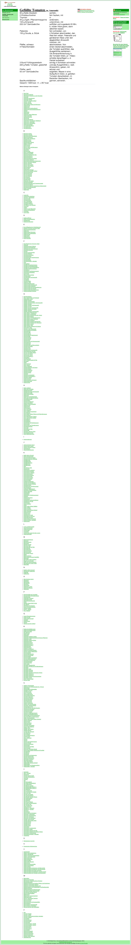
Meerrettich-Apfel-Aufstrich (30, 559)
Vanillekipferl (27, 851)
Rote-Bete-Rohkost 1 (29, 674)
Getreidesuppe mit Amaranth (30, 350)
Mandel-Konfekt (27, 544)
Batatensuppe (27, 144)
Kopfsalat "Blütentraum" (29, 489)
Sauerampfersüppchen (29, 695)
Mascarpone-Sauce (28, 553)
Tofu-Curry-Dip (27, 793)
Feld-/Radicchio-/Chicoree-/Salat (31, 243)
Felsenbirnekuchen (28, 250)
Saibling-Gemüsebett (29, 685)
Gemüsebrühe (27, 331)
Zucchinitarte (27, 930)
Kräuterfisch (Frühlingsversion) (31, 495)
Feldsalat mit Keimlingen (29, 247)
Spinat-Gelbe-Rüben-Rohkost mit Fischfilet (34, 750)
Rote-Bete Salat (27, 669)
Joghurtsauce (27, 448)
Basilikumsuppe (27, 141)
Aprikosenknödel (28, 115)
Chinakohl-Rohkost (28, 203)
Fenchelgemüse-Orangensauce (31, 257)
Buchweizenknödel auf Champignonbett (33, 183)
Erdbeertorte (27, 236)
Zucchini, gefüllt (27, 915)
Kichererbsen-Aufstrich (29, 470)
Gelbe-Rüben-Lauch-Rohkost (31, 319)
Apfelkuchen (27, 107)
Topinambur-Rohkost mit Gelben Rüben (33, 831)
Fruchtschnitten (27, 281)
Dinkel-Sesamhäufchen (29, 219)
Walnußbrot (26, 878)
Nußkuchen (26, 573)
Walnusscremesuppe (29, 879)
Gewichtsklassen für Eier (29, 351)
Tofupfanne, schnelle (29, 809)
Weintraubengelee (28, 882)
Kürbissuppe (27, 521)
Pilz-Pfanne (26, 604)
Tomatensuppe (27, 825)
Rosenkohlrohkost (28, 661)
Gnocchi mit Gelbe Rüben (30, 352)
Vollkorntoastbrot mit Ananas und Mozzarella (34, 868)
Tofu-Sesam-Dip (27, 804)
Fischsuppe (26, 273)
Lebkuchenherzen (28, 529)
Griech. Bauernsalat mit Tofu (30, 360)
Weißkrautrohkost (28, 888)
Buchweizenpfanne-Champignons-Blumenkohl (35, 186)
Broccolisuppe (27, 178)
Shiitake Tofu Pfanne (29, 729)
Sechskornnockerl (28, 711)
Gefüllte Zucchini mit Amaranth (31, 307)
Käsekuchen (27, 469)
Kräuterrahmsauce (28, 497)
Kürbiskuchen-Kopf (28, 515)
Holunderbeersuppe (28, 432)
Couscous (26, 206)
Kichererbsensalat (28, 476)
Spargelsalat (27, 745)
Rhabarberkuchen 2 (28, 645)
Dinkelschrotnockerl (28, 221)
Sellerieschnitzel (28, 723)
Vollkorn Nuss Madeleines (30, 853)
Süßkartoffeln (27, 764)
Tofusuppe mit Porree (29, 816)
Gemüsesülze (27, 340)
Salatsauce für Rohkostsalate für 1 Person (34, 686)
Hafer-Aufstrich (27, 388)
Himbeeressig (27, 405)
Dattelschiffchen (27, 218)
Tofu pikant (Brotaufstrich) (30, 783)
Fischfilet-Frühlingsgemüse (30, 268)
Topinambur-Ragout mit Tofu (30, 830)
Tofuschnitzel (27, 812)
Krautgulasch (27, 499)
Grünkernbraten (27, 368)
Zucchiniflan (26, 918)
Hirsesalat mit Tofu (28, 429)
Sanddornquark (27, 691)
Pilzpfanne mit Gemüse (29, 605)
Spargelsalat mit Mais (29, 746)
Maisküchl (26, 541)
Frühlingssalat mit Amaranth (30, 285)
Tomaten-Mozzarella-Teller (30, 820)
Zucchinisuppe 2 (28, 928)
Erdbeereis (26, 231)
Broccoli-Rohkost (28, 176)
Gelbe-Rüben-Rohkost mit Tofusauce (32, 322)
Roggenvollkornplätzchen (30, 659)
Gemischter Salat (28, 327)
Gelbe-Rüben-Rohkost (29, 320)
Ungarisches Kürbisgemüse (30, 846)
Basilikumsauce (27, 140)
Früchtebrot (26, 280)
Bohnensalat (27, 168)
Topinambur (26, 826)
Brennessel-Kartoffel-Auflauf (30, 171)
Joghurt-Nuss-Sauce (29, 446)
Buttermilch (26, 189)
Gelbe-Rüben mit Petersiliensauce (32, 317)
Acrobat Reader (84, 943)
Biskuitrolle (26, 149)
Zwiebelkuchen (27, 937)
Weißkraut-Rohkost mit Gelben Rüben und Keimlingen (37, 883)
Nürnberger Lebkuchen (29, 571)
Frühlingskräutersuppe (29, 283)
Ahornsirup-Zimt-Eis (28, 94)
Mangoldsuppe (27, 549)
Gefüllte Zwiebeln (28, 310)
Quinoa (25, 622)
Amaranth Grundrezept (29, 98)
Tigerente (26, 778)
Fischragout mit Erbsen (29, 272)
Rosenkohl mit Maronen (29, 660)
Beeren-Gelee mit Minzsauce (31, 147)
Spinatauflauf (27, 751)
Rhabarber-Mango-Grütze (30, 640)
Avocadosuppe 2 (28, 128)
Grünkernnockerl (28, 371)
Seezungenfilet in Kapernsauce (31, 716)
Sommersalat (27, 736)
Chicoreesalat (27, 199)
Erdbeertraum (27, 237)
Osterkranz (26, 589)
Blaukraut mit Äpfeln (28, 153)
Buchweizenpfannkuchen (30, 187)
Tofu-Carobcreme (28, 790)
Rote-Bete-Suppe (28, 677)
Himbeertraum (27, 408)
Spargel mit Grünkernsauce (30, 741)
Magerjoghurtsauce (28, 539)
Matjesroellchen (27, 555)
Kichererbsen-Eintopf (29, 471)
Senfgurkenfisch (27, 724)
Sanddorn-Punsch (28, 690)
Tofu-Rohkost (27, 800)
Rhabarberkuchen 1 (28, 644)
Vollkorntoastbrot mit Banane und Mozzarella (34, 869)
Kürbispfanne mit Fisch (29, 516)
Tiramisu (26, 779)
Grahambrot (26, 357)
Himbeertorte (27, 406)
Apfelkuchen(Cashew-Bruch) (31, 108)
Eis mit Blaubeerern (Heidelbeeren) (32, 227)
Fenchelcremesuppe (29, 255)
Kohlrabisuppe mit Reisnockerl (31, 486)
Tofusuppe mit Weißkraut (29, 818)
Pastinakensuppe (28, 599)
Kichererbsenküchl (28, 474)
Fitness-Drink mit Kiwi (29, 275)
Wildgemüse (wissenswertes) (31, 896)
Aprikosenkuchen (28, 117)
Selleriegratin (27, 721)
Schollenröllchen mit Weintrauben (32, 708)
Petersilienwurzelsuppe (29, 600)
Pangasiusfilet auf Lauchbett (30, 594)
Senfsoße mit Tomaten (29, 725)
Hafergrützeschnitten (29, 394)
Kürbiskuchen (27, 513)
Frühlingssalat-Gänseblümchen (31, 290)
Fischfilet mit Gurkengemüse (30, 265)
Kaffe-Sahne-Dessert (29, 455)
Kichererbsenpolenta (29, 475)
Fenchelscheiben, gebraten (30, 261)
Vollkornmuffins (27, 860)
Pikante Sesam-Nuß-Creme (30, 603)
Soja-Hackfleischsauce (29, 735)
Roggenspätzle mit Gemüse (30, 657)
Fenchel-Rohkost (28, 253)
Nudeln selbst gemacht (29, 570)
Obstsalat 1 (26, 580)
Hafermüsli (26, 395)
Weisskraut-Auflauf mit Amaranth (31, 891)
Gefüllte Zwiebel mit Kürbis (30, 309)
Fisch (25, 262)
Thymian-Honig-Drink (29, 775)
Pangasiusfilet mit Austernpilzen (31, 595)
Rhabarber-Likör (28, 639)
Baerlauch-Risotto (28, 135)
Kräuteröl (26, 496)
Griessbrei (26, 361)
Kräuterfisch (26, 494)
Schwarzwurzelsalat (28, 710)
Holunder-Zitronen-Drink (29, 431)
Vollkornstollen (27, 866)
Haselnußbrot (27, 400)
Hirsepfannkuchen (28, 426)
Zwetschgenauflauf (28, 931)
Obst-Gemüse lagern (29, 579)
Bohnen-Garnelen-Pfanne (30, 162)
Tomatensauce (27, 824)
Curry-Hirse (26, 212)
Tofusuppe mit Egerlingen (30, 815)
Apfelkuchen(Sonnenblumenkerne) (32, 109)
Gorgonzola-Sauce (28, 355)
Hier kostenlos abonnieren (119, 14)
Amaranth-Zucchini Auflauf (30, 100)
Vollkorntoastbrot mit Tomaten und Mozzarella (35, 873)
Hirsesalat (26, 427)
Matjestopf (26, 558)
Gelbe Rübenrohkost (29, 316)
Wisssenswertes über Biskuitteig (31, 907)
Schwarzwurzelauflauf (29, 709)
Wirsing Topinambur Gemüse (31, 898)
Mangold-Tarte (27, 546)
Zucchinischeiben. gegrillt (30, 923)
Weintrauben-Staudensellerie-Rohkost (33, 881)
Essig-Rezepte (27, 238)
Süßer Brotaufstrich (28, 761)
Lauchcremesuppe (28, 528)
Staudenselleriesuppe (29, 757)
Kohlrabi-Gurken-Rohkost (30, 484)
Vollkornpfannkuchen (29, 861)
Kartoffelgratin (27, 460)
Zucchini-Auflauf (27, 917)
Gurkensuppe (27, 382)
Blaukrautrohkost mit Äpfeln (30, 158)
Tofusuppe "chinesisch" (29, 814)
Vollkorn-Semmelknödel (29, 856)
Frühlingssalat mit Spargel (30, 288)
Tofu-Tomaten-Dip (28, 805)
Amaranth (26, 97)
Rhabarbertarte (27, 646)
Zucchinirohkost (27, 921)
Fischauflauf (26, 263)
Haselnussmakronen (29, 401)
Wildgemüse (27, 894)
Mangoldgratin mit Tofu (29, 547)
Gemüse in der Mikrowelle (30, 329)
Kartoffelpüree (27, 464)
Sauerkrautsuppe (28, 700)
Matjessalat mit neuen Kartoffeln (31, 557)
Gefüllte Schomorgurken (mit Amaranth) (33, 302)
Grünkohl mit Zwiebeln (29, 375)
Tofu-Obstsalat (27, 799)
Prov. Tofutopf (27, 610)
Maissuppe (26, 543)
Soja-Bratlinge (27, 733)
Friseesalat (26, 278)
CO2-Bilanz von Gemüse (30, 205)
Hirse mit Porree (27, 409)
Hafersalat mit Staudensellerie (31, 398)
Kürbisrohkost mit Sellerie (30, 518)
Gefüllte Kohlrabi (28, 300)
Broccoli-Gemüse (28, 174)
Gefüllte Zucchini (28, 306)
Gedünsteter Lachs (28, 299)
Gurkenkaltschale (28, 381)
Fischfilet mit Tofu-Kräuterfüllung (31, 267)
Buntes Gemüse (27, 188)
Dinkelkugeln (27, 220)
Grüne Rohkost (27, 363)
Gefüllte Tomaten (28, 304)
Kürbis (25, 505)
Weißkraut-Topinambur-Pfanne (31, 884)
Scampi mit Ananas (28, 703)
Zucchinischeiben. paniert (30, 925)
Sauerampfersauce (28, 694)
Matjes (25, 554)
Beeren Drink (27, 146)
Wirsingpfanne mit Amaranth (30, 904)
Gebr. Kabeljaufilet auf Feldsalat (31, 297)
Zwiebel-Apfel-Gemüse (29, 936)
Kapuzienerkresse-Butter (30, 457)
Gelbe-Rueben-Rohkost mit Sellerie (32, 326)
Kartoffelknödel (27, 461)
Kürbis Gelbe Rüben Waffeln (30, 506)
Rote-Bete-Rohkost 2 (29, 675)
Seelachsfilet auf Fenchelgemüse (32, 715)
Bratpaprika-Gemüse (29, 169)
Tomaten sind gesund (29, 819)
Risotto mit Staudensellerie (30, 650)
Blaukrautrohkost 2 (28, 157)
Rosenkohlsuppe (28, 662)
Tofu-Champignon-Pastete (30, 792)
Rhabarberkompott (28, 642)
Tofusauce (26, 810)
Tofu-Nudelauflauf (28, 798)
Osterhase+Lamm (28, 586)
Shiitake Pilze (27, 728)
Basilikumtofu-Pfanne (29, 142)
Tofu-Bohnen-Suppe (28, 785)
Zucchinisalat (27, 922)
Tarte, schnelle (27, 773)
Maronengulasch (28, 551)
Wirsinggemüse (27, 900)
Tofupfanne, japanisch (29, 808)
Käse (25, 466)
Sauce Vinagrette (28, 693)
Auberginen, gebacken (29, 122)
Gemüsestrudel (27, 339)
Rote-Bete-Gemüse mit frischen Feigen (33, 672)
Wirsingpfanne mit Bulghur (30, 905)
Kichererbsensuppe (28, 477)
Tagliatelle (26, 772)
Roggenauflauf (27, 652)
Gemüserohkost (27, 337)
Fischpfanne (26, 270)
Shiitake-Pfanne (27, 730)
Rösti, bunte (26, 664)
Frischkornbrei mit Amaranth (30, 277)
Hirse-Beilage (27, 413)
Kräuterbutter (27, 492)
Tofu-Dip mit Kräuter (28, 794)
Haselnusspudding (28, 403)
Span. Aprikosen (27, 738)
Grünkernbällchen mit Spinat (30, 367)
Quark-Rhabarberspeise (29, 616)
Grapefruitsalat (27, 358)
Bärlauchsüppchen (28, 137)
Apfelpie (26, 110)
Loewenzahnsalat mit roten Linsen (32, 533)
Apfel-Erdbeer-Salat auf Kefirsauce (32, 104)
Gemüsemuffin (27, 332)
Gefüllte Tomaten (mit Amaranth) (31, 305)
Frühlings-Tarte (27, 282)
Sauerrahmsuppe (28, 701)
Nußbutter (26, 572)
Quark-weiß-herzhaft (28, 618)
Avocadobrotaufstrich (29, 125)
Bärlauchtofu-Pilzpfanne (29, 138)
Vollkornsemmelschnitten (30, 864)
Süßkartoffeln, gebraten (29, 766)
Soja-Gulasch (27, 734)
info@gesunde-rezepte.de (65, 942)
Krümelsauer (27, 502)
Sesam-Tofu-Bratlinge (29, 726)
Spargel (25, 739)
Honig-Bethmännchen (29, 434)
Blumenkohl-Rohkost (29, 159)
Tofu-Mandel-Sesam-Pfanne (30, 797)
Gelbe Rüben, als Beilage (30, 314)
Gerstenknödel (27, 344)
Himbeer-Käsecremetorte (30, 404)
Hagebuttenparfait (28, 399)
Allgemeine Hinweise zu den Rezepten (33, 95)
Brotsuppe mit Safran (29, 181)
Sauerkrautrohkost (28, 699)
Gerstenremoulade (28, 346)
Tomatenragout (27, 823)
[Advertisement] (40, 4)
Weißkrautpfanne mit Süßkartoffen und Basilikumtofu (36, 887)
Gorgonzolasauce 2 (28, 356)
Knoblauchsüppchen (29, 481)
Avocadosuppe (27, 127)
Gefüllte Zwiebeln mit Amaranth (31, 311)
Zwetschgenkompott (28, 933)
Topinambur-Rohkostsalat (30, 833)
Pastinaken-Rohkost (28, 598)
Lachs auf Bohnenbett (29, 526)
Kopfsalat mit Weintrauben (30, 490)
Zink (25, 912)
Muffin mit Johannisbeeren (30, 562)
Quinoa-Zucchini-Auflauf (29, 623)
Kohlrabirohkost (27, 485)
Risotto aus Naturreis (29, 649)
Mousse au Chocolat (29, 560)
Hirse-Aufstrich (27, 410)
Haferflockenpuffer (28, 393)
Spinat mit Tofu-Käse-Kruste (30, 749)
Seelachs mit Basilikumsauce (31, 714)
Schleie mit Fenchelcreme (30, 704)
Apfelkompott (27, 105)
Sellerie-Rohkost (28, 720)
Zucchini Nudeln (27, 913)
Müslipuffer (26, 564)
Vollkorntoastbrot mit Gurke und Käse (32, 870)
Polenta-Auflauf (27, 608)
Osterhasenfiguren (28, 588)
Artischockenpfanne (28, 119)
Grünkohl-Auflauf (28, 377)
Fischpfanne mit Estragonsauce (31, 271)
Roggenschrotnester (28, 655)
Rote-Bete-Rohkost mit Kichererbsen (32, 676)
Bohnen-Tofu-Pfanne (29, 166)
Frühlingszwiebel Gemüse (30, 291)
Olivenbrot (26, 584)
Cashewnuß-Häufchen (29, 196)
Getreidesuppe (27, 349)
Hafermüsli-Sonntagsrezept (30, 396)
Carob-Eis (26, 195)
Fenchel (25, 251)
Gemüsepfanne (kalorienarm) (31, 335)
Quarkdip (26, 620)
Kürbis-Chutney (27, 509)
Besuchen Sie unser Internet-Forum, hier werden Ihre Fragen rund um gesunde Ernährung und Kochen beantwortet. (121, 46)
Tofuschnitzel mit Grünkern (30, 813)
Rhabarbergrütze (28, 641)
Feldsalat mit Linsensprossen (31, 248)
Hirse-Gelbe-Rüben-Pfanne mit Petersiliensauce (35, 414)
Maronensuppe (27, 552)
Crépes (25, 207)
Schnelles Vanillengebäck (30, 705)
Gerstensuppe (27, 347)
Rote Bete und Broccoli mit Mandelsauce (33, 666)
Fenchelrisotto (27, 258)
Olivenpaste (26, 585)
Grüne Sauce (27, 365)
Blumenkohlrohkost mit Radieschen (32, 161)
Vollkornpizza (27, 863)
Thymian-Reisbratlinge (29, 777)
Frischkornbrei (27, 276)
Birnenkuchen (27, 148)
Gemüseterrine (27, 342)
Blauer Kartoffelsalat (28, 152)
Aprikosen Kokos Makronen (30, 114)
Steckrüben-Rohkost (28, 759)
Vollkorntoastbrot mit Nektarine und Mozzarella (35, 871)
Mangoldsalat (27, 548)
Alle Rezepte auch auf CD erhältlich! (119, 32)
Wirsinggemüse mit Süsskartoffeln (32, 902)
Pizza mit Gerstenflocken (29, 607)
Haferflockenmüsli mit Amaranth (31, 391)
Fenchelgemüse (27, 256)
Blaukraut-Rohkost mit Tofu (30, 154)
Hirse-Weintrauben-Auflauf (30, 416)
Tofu (25, 780)
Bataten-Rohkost (28, 143)
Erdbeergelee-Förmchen (29, 232)
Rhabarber (26, 635)
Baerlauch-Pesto (28, 133)
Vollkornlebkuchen (28, 859)
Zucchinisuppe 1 (28, 927)
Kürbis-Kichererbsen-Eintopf (30, 510)
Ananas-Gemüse (28, 103)
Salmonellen (27, 688)
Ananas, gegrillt (27, 102)
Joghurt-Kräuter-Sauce (29, 445)
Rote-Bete (26, 667)
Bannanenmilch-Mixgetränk (30, 136)
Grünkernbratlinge (28, 370)
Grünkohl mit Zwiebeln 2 (29, 376)
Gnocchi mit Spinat (28, 354)
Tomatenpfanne (27, 821)
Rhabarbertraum (28, 647)
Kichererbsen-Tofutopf (29, 472)
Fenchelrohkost (27, 260)
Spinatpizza (26, 753)
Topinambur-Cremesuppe (30, 828)
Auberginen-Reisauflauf (29, 123)
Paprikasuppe (27, 597)
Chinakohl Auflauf (28, 202)
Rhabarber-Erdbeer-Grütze (30, 636)
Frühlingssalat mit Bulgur (30, 286)
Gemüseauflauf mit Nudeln (30, 330)
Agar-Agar (26, 93)
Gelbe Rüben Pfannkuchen (30, 312)
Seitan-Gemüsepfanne (29, 718)
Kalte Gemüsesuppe (28, 456)
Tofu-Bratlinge (27, 789)
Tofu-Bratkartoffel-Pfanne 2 (30, 788)
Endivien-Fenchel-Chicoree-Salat (32, 228)
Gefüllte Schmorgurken (29, 301)
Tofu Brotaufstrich (28, 782)
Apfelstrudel (26, 112)
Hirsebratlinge (27, 421)
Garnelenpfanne (27, 296)
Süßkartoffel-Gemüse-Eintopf (31, 762)
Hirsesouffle (26, 430)
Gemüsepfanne (27, 334)
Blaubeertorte (27, 151)
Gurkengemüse (27, 378)
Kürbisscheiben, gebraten (30, 520)
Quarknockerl (27, 621)
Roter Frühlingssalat (28, 679)
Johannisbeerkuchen (29, 450)
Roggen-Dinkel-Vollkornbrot (30, 651)
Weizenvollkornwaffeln (29, 893)
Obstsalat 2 (26, 581)
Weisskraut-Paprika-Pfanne (30, 892)
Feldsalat (26, 245)
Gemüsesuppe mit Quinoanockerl (32, 341)
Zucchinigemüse (28, 920)
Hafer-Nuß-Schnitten (29, 389)
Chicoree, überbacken (29, 197)
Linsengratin (27, 530)
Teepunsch (26, 774)
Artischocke (26, 118)
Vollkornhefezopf (28, 858)
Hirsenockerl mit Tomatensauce (31, 425)
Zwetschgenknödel (28, 932)
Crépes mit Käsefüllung (29, 210)
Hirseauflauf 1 (27, 419)
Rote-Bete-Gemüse (28, 670)
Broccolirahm (27, 177)
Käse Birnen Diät (28, 467)
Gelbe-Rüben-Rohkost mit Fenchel (32, 321)
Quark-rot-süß (27, 617)
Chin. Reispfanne (28, 201)
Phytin (25, 602)
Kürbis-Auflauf (27, 507)
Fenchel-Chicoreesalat (29, 252)
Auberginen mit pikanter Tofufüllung (32, 120)
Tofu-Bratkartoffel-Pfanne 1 (30, 787)
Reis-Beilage (27, 632)
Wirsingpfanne (27, 903)
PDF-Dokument (5, 17)
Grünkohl (26, 373)
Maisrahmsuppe (27, 542)
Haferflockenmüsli (28, 390)
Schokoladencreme (28, 706)
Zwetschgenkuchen (28, 935)
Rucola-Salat (27, 680)
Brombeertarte (27, 179)
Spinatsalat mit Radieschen (30, 755)
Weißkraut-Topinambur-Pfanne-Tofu (32, 886)
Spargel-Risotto (27, 743)
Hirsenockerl (27, 424)
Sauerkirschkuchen (28, 696)
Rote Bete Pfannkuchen (29, 665)
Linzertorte (26, 531)
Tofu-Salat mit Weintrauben (30, 803)
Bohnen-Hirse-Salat (28, 164)
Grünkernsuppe (27, 372)
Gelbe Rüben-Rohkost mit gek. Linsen (33, 315)
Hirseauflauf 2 (27, 420)
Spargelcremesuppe (28, 744)
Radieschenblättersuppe (29, 629)
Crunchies (26, 211)
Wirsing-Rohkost (28, 899)
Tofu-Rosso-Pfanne (28, 802)
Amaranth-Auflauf (28, 99)
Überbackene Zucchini (29, 841)
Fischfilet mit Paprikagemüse (30, 266)
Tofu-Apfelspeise (28, 784)
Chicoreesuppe (27, 200)
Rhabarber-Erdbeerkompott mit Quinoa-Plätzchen (36, 637)
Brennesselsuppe (28, 173)
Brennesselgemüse (28, 172)
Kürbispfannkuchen (28, 517)
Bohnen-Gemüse (28, 163)
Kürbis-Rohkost (27, 511)
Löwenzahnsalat (28, 534)
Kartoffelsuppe (27, 465)
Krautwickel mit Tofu (28, 501)
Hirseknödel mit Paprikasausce (31, 422)
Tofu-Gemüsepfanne (28, 795)
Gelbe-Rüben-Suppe (29, 324)
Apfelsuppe (26, 113)
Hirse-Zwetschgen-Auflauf (30, 417)
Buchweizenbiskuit (28, 182)
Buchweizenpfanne (28, 184)
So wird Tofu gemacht (29, 731)
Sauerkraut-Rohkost (28, 698)
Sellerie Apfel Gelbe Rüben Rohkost (32, 719)
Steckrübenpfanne (28, 760)
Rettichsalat (26, 634)
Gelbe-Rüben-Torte (28, 325)
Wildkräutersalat (27, 897)
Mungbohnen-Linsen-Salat (30, 563)
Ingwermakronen (28, 439)
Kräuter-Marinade (28, 491)
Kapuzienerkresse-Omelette (30, 459)
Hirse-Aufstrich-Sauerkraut (30, 411)
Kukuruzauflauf (27, 504)
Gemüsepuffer (27, 336)
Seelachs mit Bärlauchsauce (30, 713)
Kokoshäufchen (27, 487)
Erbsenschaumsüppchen (30, 229)
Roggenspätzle (27, 656)
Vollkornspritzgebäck (29, 865)
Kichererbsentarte (28, 479)
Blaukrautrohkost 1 (28, 156)
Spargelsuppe (27, 748)
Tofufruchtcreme (27, 807)
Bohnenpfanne (27, 167)
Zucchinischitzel (27, 926)
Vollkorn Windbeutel (28, 854)
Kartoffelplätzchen (28, 462)
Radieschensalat (28, 631)
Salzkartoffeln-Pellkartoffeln (30, 689)
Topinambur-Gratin (28, 829)
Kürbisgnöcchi (27, 512)
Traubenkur (26, 835)
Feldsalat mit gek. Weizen (30, 246)
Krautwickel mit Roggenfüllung (31, 500)
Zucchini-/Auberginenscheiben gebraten (33, 916)
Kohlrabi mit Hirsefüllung (29, 482)
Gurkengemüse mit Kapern (30, 380)
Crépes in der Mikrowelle (30, 208)
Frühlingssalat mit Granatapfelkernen (32, 287)
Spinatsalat (26, 754)
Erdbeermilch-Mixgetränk (30, 233)
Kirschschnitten (27, 480)
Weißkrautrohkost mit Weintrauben (32, 889)
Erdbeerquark (27, 234)
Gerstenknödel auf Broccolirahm (31, 345)
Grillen (25, 362)
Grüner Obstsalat (28, 366)
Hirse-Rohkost (27, 415)
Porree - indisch (27, 609)
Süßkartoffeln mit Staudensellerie (32, 765)
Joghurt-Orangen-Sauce (29, 447)
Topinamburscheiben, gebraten (31, 834)
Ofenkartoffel (27, 583)
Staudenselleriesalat (29, 756)
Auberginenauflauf (28, 124)
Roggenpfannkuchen (29, 654)
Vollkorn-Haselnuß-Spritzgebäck (31, 855)
